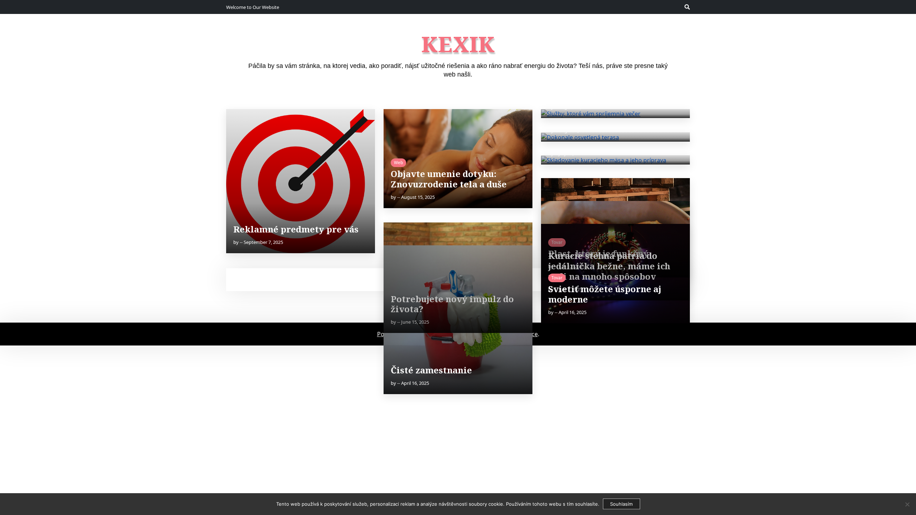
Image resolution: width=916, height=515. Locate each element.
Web (398, 163)
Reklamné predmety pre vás (296, 229)
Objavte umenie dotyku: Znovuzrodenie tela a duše (449, 179)
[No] (907, 504)
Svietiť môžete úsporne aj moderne (604, 294)
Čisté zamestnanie (431, 370)
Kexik (458, 44)
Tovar (556, 278)
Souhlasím (621, 504)
